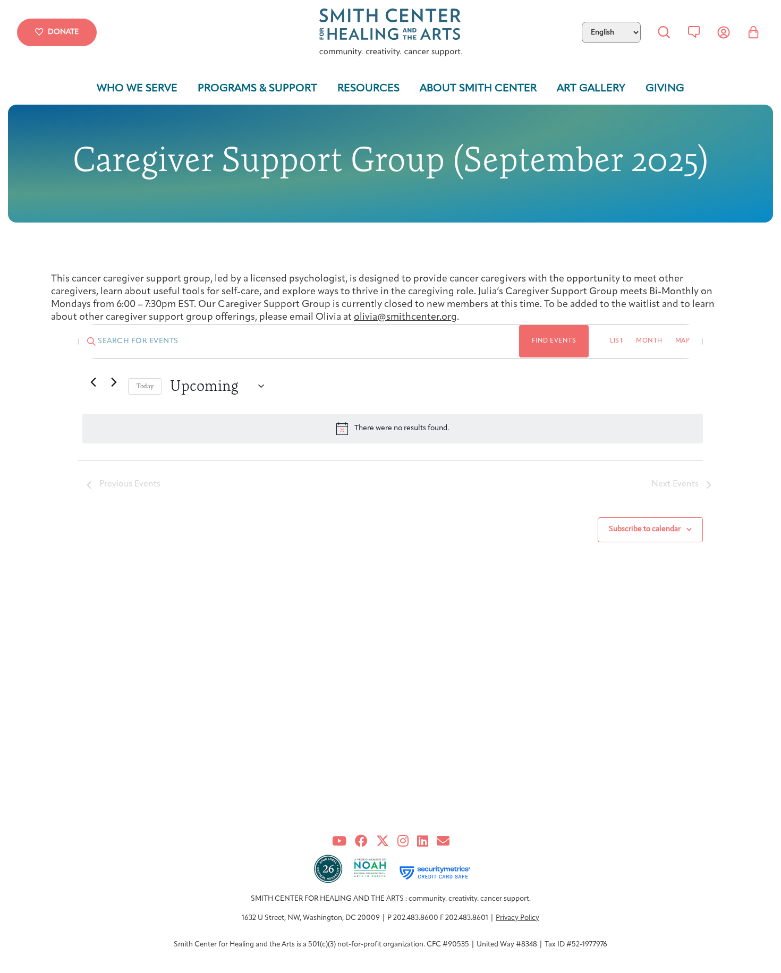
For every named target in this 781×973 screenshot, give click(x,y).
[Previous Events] (93, 381)
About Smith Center (478, 88)
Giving (665, 88)
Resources (368, 88)
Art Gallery (591, 88)
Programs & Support (257, 88)
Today (145, 386)
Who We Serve (137, 88)
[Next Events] (113, 381)
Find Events (554, 341)
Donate (63, 32)
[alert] (392, 428)
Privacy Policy (517, 918)
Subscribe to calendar (645, 529)
